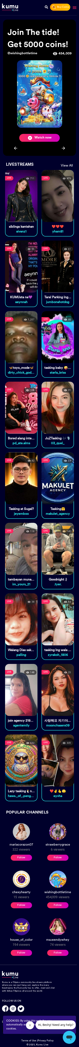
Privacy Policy (46, 1041)
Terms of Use (28, 1041)
